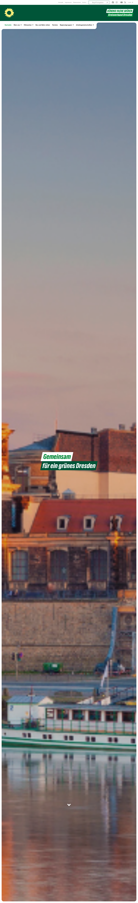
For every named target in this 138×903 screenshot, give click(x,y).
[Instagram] (116, 2)
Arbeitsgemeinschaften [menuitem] (84, 25)
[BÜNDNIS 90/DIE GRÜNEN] (9, 13)
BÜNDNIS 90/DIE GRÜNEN (119, 11)
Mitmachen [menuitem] (28, 25)
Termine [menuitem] (55, 25)
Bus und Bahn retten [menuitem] (43, 25)
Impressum (68, 2)
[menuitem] (60, 2)
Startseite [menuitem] (8, 25)
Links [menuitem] (129, 2)
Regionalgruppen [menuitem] (66, 25)
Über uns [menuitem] (17, 25)
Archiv (84, 2)
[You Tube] (121, 2)
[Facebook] (113, 2)
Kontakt (60, 2)
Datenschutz (77, 2)
